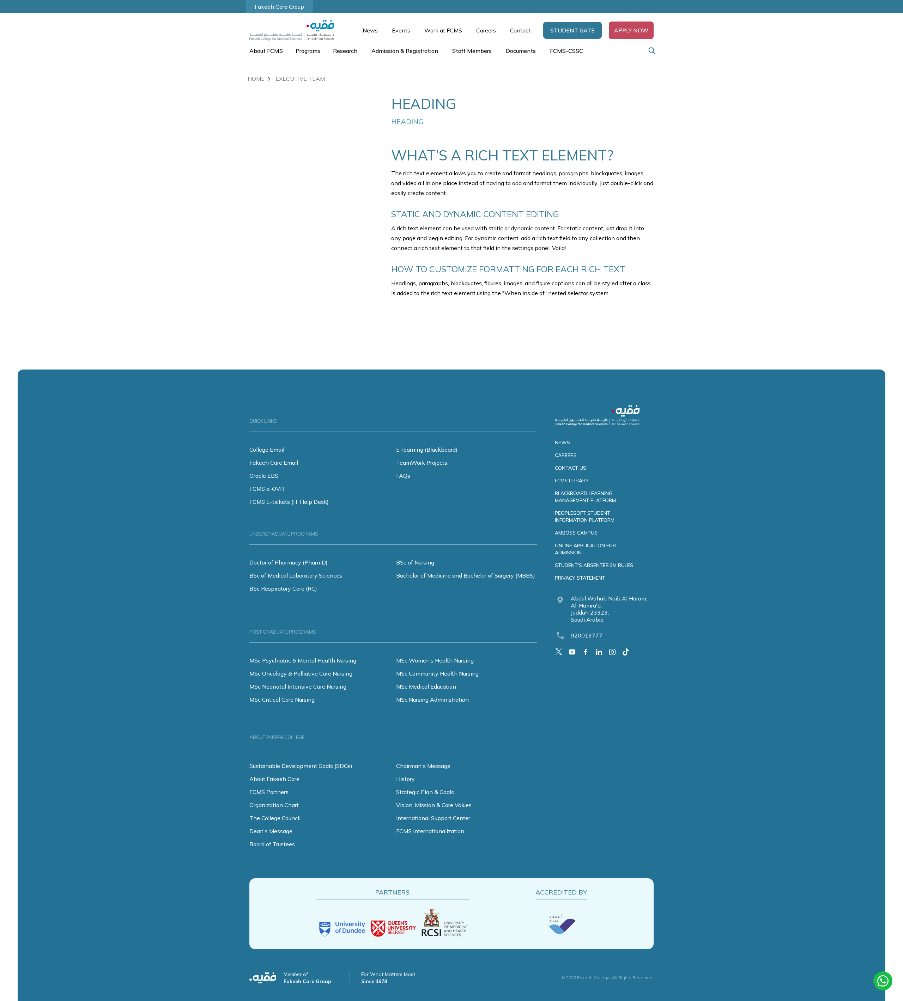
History (405, 778)
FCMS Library (572, 480)
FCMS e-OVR (266, 488)
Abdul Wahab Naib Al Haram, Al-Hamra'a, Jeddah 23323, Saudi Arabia (609, 609)
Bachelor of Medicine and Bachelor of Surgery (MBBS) (465, 575)
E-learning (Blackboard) (426, 449)
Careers (486, 30)
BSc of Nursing (415, 562)
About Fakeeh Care (274, 778)
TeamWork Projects (421, 462)
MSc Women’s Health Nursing (435, 660)
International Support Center (433, 818)
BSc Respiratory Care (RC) (283, 588)
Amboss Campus (576, 533)
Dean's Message (270, 831)
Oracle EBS (263, 475)
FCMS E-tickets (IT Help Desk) (289, 501)
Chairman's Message (423, 765)
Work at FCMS (443, 30)
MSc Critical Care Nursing (282, 699)
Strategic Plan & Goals (425, 791)
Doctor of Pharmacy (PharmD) (288, 562)
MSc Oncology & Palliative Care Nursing (300, 673)
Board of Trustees (272, 844)
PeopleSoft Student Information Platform (584, 516)
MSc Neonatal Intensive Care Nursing (297, 686)
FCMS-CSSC (566, 50)
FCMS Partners (269, 791)
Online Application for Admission (585, 549)
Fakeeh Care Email (273, 462)
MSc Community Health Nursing (437, 673)
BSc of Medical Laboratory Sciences (295, 575)
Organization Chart (274, 804)
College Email (266, 449)
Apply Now (631, 30)
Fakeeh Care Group (279, 6)
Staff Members (472, 50)
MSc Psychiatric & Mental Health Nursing (302, 660)
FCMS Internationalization (430, 831)
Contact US (570, 468)
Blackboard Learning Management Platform (585, 496)
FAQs (403, 475)
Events (401, 30)
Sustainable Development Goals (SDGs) (300, 765)
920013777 (586, 635)
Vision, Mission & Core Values (434, 804)
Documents (521, 50)
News (370, 30)
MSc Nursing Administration (432, 699)
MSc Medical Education (426, 686)
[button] (572, 30)
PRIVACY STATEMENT (580, 578)
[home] (295, 30)
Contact (520, 30)
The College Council (275, 818)
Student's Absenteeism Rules (594, 565)
